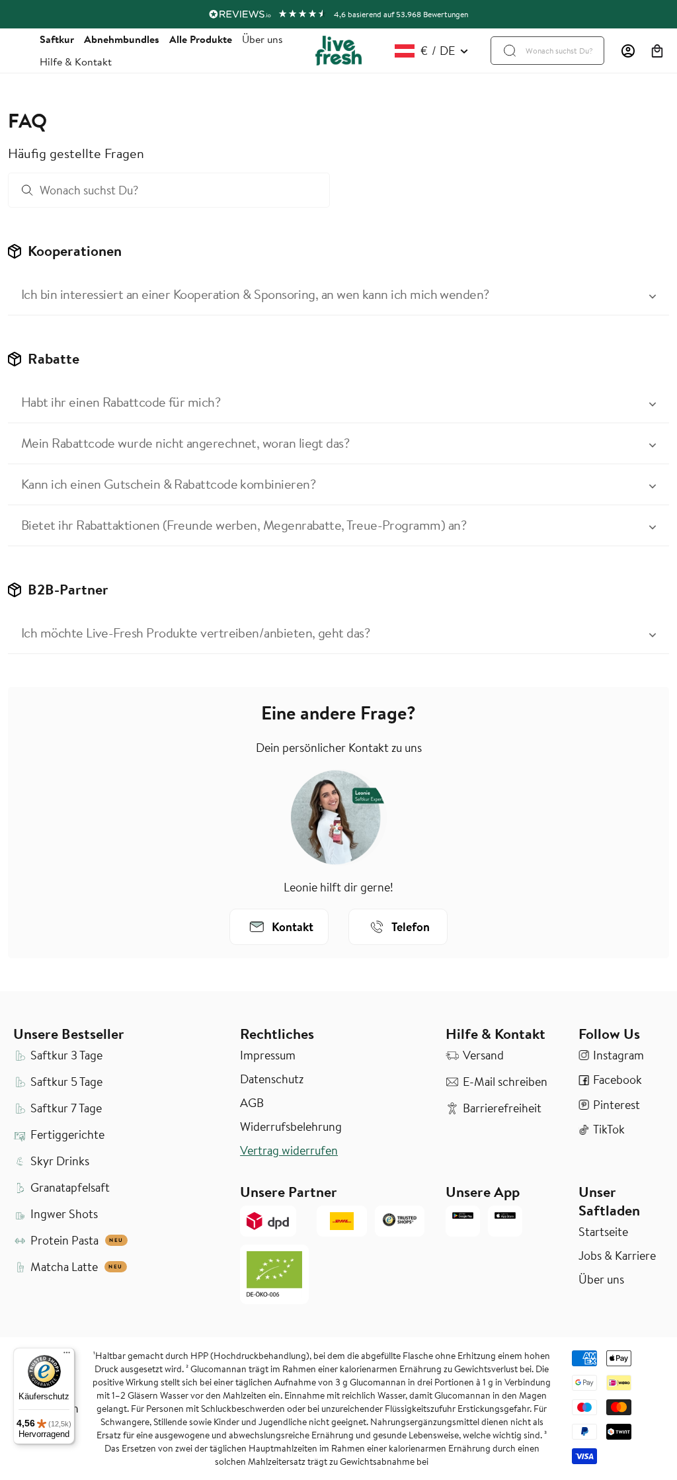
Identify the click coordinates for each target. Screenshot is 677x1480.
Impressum (268, 1055)
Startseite (603, 1232)
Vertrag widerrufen (289, 1150)
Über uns (262, 39)
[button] (657, 50)
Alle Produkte (200, 39)
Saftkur (57, 39)
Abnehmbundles (121, 39)
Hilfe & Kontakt (76, 61)
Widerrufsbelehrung (291, 1127)
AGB (252, 1103)
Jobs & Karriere (617, 1256)
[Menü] (67, 1356)
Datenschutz (271, 1079)
